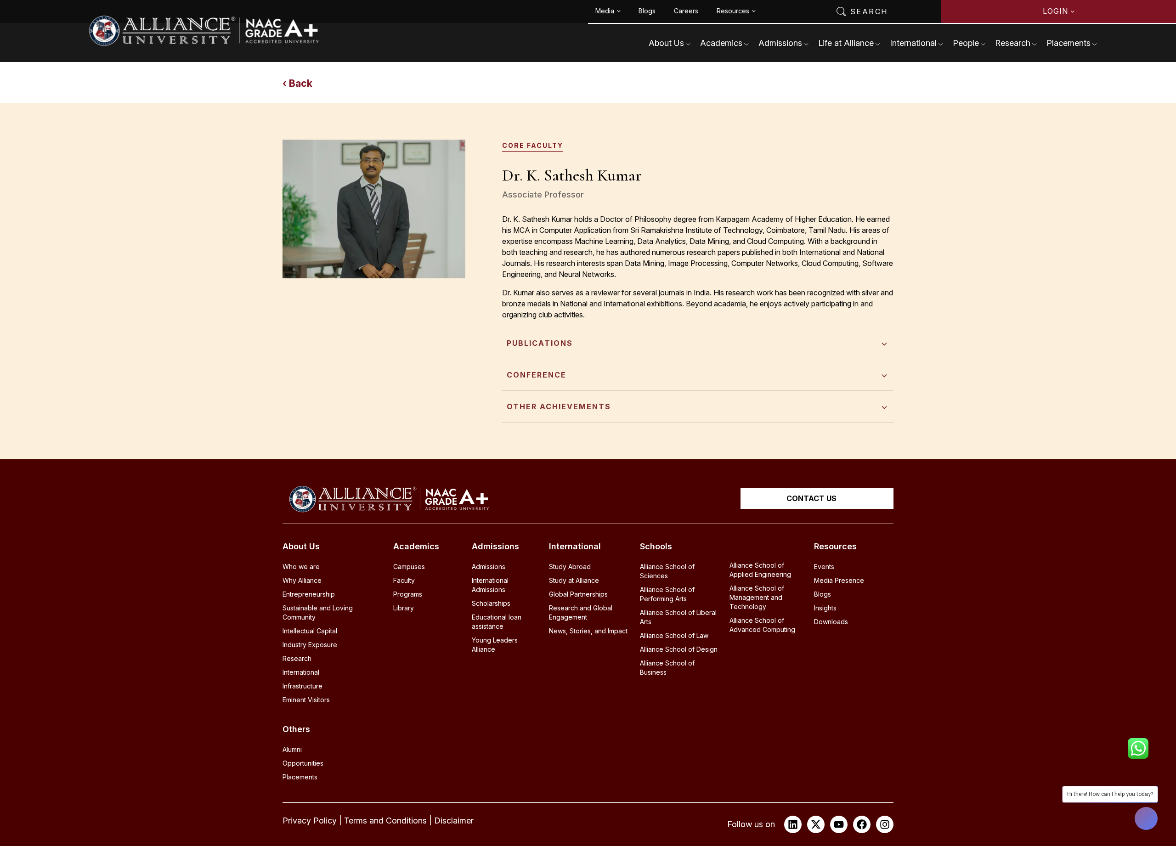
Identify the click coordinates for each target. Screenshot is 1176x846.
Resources (733, 11)
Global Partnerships (578, 594)
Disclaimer (454, 820)
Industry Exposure (310, 645)
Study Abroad (570, 566)
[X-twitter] (816, 824)
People (966, 43)
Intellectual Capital (310, 631)
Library (403, 608)
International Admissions (490, 584)
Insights (825, 608)
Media (604, 11)
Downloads (831, 622)
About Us (666, 43)
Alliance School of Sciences (667, 571)
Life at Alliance (846, 43)
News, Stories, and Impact (588, 631)
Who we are (301, 566)
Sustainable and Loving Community (318, 612)
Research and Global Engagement (580, 612)
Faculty (404, 580)
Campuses (409, 566)
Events (824, 566)
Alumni (292, 749)
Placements (1068, 43)
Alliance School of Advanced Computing (762, 624)
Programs (407, 594)
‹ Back (297, 83)
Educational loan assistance (496, 621)
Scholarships (491, 603)
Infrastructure (302, 686)
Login (1055, 11)
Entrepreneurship (309, 594)
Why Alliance (302, 580)
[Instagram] (884, 824)
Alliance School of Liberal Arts (678, 617)
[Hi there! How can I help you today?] (1146, 818)
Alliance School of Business (667, 667)
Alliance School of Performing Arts (667, 594)
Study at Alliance (574, 580)
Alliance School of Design (679, 649)
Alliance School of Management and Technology (756, 597)
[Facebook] (862, 824)
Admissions (780, 43)
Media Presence (839, 580)
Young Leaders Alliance (495, 644)
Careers (686, 11)
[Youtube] (839, 824)
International (913, 43)
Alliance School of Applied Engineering (760, 569)
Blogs (647, 11)
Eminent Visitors (306, 700)
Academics (721, 43)
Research (1012, 43)
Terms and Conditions (385, 820)
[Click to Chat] (1138, 745)
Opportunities (303, 763)
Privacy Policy (310, 820)
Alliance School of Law (674, 635)
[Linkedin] (793, 824)
